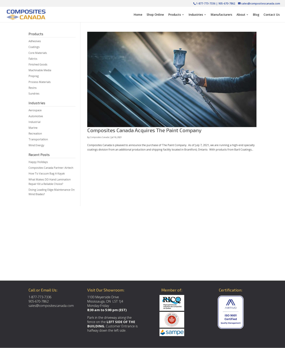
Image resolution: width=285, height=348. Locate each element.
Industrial (34, 122)
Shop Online (155, 15)
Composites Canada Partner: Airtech (51, 168)
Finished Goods (38, 64)
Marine (33, 128)
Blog (256, 15)
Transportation (38, 139)
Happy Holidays (38, 162)
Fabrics (33, 58)
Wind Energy (36, 145)
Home (138, 15)
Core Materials (38, 53)
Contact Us (272, 15)
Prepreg (34, 76)
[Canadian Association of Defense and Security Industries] (171, 326)
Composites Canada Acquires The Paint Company (144, 130)
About (241, 15)
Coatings (34, 47)
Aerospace (35, 110)
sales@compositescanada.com (51, 305)
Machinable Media (40, 70)
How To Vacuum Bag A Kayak (47, 173)
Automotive (36, 116)
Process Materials (40, 82)
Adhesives (35, 41)
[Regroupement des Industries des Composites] (171, 309)
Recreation (35, 133)
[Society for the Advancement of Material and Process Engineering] (171, 335)
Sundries (34, 93)
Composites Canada (99, 137)
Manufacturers (221, 15)
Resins (33, 88)
